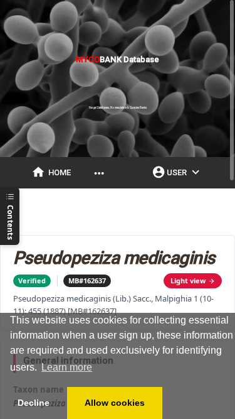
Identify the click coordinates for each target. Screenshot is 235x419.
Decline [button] (34, 403)
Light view (188, 280)
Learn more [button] (66, 367)
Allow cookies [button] (115, 403)
